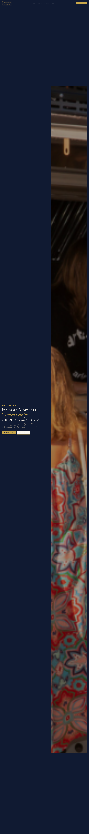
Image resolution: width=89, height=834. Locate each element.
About (40, 3)
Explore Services (23, 433)
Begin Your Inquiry (9, 432)
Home (34, 3)
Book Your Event (82, 3)
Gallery (53, 3)
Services (46, 3)
